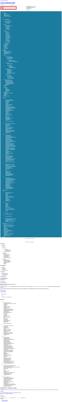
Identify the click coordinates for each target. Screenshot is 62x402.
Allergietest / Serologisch (8, 104)
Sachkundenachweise (6, 370)
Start (2, 12)
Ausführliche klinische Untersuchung (10, 107)
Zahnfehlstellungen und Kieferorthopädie (8, 185)
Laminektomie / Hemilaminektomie (8, 350)
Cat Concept (7, 111)
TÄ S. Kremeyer (7, 22)
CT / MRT (6, 112)
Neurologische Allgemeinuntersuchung (10, 137)
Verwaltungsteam (6, 47)
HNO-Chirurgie (9, 72)
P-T (4, 163)
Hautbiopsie (7, 132)
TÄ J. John (6, 43)
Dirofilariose (7, 200)
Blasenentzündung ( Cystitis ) (9, 192)
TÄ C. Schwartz (7, 33)
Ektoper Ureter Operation (7, 317)
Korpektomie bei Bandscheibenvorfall (9, 343)
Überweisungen (6, 249)
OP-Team (5, 46)
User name (1, 397)
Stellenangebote (4, 259)
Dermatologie (5, 85)
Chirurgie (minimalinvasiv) (7, 79)
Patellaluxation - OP (8, 175)
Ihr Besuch (5, 253)
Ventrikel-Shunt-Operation (12, 67)
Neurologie (5, 94)
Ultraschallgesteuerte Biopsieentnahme (10, 179)
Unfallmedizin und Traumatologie (9, 178)
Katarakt (6, 213)
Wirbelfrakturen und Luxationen (9, 221)
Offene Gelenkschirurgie (12, 60)
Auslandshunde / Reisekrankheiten (10, 108)
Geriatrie (6, 126)
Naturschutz (5, 229)
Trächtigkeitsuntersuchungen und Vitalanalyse (10, 365)
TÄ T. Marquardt (7, 25)
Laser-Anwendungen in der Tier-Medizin (9, 362)
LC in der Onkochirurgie (10, 78)
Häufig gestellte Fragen (7, 251)
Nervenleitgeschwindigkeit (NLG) (10, 161)
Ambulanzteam (6, 45)
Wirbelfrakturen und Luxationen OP (10, 182)
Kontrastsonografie (7, 135)
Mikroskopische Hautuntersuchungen (10, 158)
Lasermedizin (4, 268)
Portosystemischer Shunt (8, 216)
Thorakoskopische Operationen (9, 83)
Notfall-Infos (3, 245)
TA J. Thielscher (7, 40)
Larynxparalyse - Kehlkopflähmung (10, 148)
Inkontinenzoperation (8, 125)
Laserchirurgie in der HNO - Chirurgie (10, 145)
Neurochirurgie (6, 353)
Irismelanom (7, 205)
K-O (4, 134)
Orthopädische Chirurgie (8, 56)
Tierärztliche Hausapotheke (7, 16)
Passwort (12, 397)
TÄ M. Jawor (7, 32)
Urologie (5, 95)
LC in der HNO (9, 76)
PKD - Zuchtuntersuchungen (7, 367)
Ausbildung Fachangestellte (7, 261)
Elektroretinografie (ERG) (8, 118)
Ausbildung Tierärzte (6, 262)
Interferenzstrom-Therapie (7, 330)
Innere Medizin (6, 87)
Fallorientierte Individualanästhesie (10, 130)
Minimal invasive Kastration (9, 140)
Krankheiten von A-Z (5, 190)
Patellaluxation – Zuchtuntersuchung (10, 165)
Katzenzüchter (6, 228)
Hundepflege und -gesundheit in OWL (9, 225)
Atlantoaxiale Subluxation (8, 196)
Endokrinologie (7, 89)
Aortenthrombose (7, 199)
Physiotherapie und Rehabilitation (8, 92)
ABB (20, 392)
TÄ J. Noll (6, 39)
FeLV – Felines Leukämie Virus (9, 208)
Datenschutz (10, 392)
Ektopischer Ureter (7, 193)
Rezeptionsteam (6, 44)
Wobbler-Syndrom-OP (8, 183)
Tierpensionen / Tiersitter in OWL (8, 234)
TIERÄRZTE (4, 247)
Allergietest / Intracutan (7, 307)
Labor (6, 88)
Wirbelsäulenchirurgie (10, 63)
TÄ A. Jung (7, 34)
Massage (6, 150)
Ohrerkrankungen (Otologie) (9, 159)
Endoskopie (7, 114)
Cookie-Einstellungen (3, 291)
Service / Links (4, 223)
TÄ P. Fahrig (7, 28)
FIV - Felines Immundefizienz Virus (10, 209)
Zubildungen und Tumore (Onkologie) (10, 218)
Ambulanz (5, 50)
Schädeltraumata (11, 66)
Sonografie (6, 171)
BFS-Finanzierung (4, 274)
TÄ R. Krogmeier (7, 38)
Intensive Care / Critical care (9, 127)
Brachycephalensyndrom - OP (9, 110)
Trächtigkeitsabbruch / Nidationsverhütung (8, 173)
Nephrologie (7, 152)
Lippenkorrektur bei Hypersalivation (10, 146)
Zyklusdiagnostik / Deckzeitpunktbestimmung (9, 186)
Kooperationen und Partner (7, 257)
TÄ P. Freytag (7, 37)
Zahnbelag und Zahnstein (8, 219)
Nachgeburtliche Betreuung (9, 136)
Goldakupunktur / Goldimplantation (10, 123)
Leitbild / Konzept (6, 15)
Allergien (6, 195)
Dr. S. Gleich (7, 27)
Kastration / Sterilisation (8, 139)
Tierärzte (5, 30)
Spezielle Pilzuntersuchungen (8, 373)
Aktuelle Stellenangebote (7, 260)
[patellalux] (2, 391)
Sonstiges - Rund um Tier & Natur (8, 230)
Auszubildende (6, 48)
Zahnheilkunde (6, 93)
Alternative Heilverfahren (7, 51)
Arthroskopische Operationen (9, 121)
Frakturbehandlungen (10, 58)
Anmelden (2, 398)
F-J (4, 122)
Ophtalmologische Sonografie (9, 156)
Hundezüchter (5, 227)
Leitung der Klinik (6, 19)
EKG (6, 115)
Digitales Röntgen (7, 119)
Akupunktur (7, 102)
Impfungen (6, 129)
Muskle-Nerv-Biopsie (6, 340)
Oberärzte (5, 24)
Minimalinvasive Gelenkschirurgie (13, 61)
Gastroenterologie (7, 90)
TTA (6, 170)
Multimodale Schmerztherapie (9, 153)
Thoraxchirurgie (9, 69)
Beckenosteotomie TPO (8, 109)
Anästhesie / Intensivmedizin (7, 52)
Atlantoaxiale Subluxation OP (9, 106)
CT (5, 120)
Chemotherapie (6, 304)
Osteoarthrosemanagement (8, 157)
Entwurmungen (7, 116)
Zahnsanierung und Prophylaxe (8, 385)
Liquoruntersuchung (8, 138)
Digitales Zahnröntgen (8, 113)
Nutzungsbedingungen (16, 392)
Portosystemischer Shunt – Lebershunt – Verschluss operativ (10, 167)
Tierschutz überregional (7, 235)
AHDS (6, 194)
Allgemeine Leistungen (7, 14)
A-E (4, 191)
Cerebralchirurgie (9, 65)
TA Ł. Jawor (7, 31)
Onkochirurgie (9, 71)
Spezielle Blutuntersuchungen (9, 174)
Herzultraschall (6, 327)
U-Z (4, 177)
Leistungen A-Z (4, 97)
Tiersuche (5, 236)
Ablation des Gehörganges (8, 99)
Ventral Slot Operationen (8, 188)
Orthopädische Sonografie (8, 155)
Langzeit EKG (7, 154)
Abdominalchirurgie (9, 70)
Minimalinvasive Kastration (9, 80)
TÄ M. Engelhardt (7, 41)
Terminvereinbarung (6, 255)
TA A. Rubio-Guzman (8, 26)
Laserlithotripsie (7, 84)
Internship (5, 263)
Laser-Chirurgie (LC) (8, 75)
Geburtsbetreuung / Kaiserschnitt (9, 131)
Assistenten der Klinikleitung (7, 21)
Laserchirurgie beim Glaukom (9, 144)
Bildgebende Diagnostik (7, 53)
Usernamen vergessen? (5, 400)
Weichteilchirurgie (7, 181)
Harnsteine (6, 203)
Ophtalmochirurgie (7, 73)
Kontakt (1, 290)
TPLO (6, 169)
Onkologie (6, 91)
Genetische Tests (7, 124)
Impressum (4, 290)
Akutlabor (6, 103)
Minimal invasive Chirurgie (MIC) (10, 149)
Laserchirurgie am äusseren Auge (9, 143)
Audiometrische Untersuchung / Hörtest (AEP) (10, 303)
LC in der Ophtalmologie (10, 77)
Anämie (6, 197)
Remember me (23, 397)
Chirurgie (5, 55)
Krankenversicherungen (5, 273)
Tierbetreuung (5, 232)
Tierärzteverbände (6, 231)
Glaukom (6, 204)
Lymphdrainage (7, 147)
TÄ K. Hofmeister (7, 29)
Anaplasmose (7, 198)
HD (5, 207)
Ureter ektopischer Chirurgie (9, 180)
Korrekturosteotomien (10, 57)
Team (3, 17)
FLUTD (6, 206)
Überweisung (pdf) (7, 250)
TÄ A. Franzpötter (7, 35)
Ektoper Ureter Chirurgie (8, 81)
